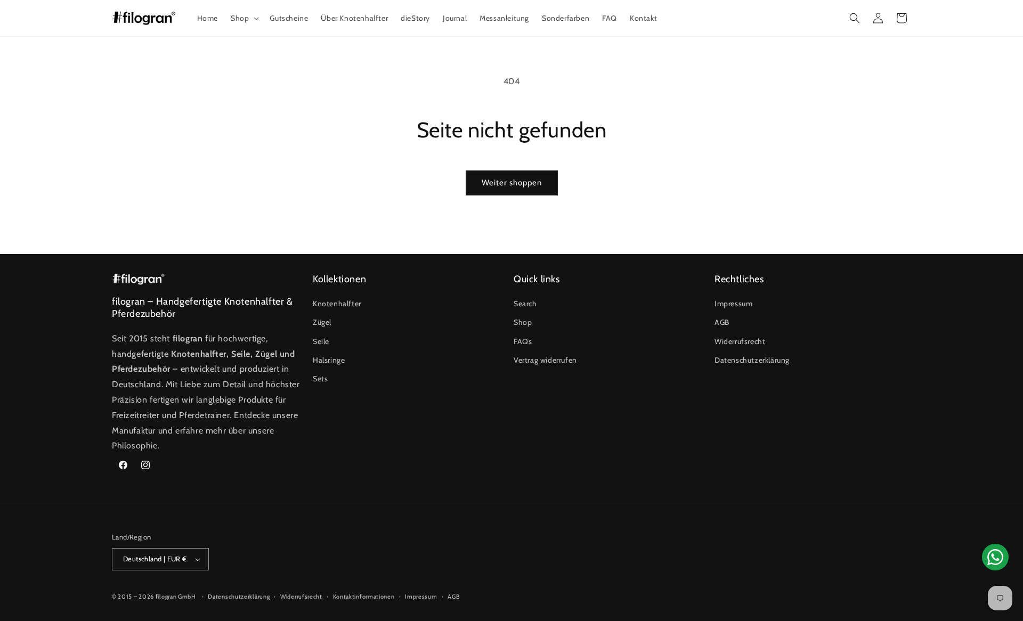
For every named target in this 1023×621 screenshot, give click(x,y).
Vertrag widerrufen (545, 360)
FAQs (523, 341)
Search (525, 303)
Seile (321, 341)
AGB (722, 322)
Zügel (322, 322)
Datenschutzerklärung (752, 360)
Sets (320, 378)
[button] (243, 18)
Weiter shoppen (512, 182)
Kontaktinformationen (364, 596)
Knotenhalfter (337, 303)
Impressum (733, 303)
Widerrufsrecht (740, 341)
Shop (523, 322)
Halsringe (329, 360)
